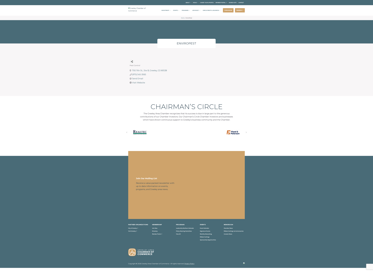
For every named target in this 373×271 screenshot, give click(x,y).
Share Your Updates (207, 2)
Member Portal (220, 2)
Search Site (233, 2)
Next (246, 132)
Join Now (154, 228)
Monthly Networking (206, 234)
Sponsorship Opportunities (208, 239)
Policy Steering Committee (184, 231)
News (195, 2)
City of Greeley (132, 228)
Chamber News (228, 228)
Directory (155, 231)
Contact (241, 2)
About (188, 2)
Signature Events (205, 231)
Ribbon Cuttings (205, 237)
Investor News (228, 234)
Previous (127, 132)
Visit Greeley (132, 231)
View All (178, 234)
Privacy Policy (189, 264)
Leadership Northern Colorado (185, 228)
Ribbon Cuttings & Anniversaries (234, 231)
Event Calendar (204, 228)
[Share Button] (132, 61)
